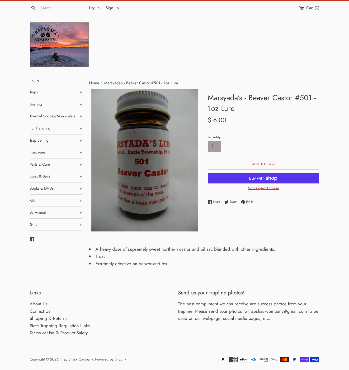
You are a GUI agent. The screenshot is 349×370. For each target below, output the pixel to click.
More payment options (263, 188)
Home (34, 80)
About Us (38, 304)
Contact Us (40, 311)
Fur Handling (56, 128)
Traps (56, 92)
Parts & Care (56, 164)
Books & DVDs (56, 188)
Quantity (214, 137)
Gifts (56, 224)
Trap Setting (56, 140)
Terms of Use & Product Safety (59, 333)
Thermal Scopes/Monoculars (56, 116)
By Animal (56, 212)
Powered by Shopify (110, 359)
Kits (56, 200)
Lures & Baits (56, 176)
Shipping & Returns (48, 318)
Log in (94, 8)
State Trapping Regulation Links (60, 325)
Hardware (56, 152)
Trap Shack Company (77, 359)
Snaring (56, 104)
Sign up (112, 8)
